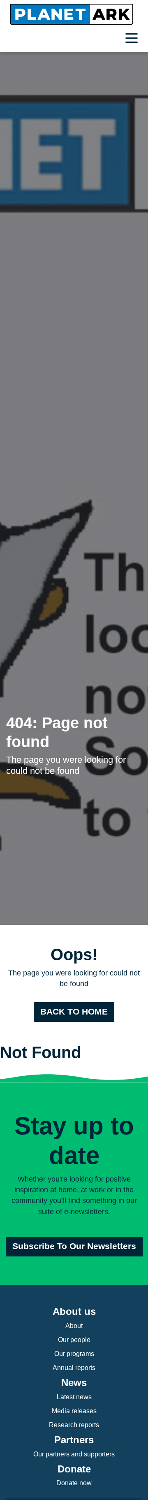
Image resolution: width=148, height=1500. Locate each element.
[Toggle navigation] (133, 39)
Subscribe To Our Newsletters (74, 1246)
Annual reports (74, 1367)
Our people (74, 1339)
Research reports (74, 1424)
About (74, 1325)
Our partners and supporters (74, 1454)
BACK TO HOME (74, 1012)
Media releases (74, 1410)
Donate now (74, 1482)
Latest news (74, 1396)
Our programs (74, 1353)
